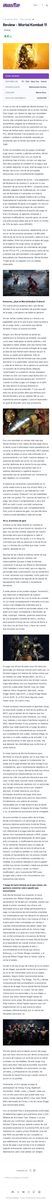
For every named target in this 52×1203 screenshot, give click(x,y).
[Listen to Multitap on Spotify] (39, 1192)
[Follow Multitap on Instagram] (28, 1192)
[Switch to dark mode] (47, 5)
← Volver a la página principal (15, 1178)
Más (35, 5)
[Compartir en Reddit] (34, 1170)
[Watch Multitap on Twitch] (34, 1192)
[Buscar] (42, 5)
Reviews (7, 30)
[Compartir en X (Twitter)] (30, 1170)
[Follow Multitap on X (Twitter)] (18, 1192)
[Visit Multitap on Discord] (12, 1192)
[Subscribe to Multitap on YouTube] (23, 1192)
